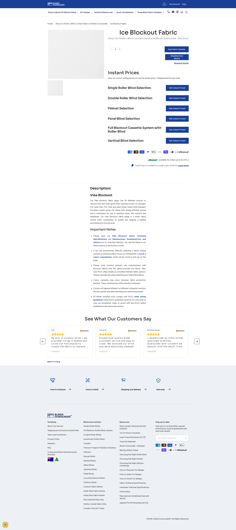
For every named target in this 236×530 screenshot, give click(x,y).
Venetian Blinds (90, 469)
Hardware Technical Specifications (134, 487)
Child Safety (125, 492)
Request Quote (181, 63)
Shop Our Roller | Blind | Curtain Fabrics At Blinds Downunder (81, 24)
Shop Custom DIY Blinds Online (62, 12)
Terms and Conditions (56, 435)
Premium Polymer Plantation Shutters (99, 448)
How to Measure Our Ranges (132, 470)
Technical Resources (103, 12)
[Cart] (182, 12)
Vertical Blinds (89, 461)
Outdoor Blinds (90, 482)
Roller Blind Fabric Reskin (94, 491)
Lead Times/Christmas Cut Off (133, 437)
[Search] (186, 12)
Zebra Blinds (88, 465)
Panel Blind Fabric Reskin (94, 495)
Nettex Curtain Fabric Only (94, 504)
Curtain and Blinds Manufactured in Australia (62, 456)
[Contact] (173, 12)
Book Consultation (125, 12)
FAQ (49, 448)
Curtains (87, 443)
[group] (55, 88)
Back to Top (53, 362)
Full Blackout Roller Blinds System (98, 430)
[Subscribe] (186, 438)
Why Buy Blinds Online (129, 450)
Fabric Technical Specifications (133, 483)
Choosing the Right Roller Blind (133, 454)
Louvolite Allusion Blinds (94, 478)
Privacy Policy (53, 439)
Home (50, 24)
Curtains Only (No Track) (93, 508)
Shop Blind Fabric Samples (150, 12)
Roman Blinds (89, 456)
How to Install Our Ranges (131, 479)
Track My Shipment (128, 441)
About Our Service (55, 426)
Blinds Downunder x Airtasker (132, 446)
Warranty (51, 443)
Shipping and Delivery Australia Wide (63, 430)
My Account (174, 4)
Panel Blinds (88, 474)
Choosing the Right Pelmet (131, 459)
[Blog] (177, 12)
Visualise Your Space (177, 57)
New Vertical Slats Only (93, 500)
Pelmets (87, 452)
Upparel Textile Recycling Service (134, 503)
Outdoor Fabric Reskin (93, 487)
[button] (197, 341)
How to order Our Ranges (130, 474)
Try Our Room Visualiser (130, 433)
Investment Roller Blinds (94, 439)
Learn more (183, 165)
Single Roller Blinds (91, 426)
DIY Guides (85, 12)
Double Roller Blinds (92, 435)
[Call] (168, 12)
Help (184, 4)
